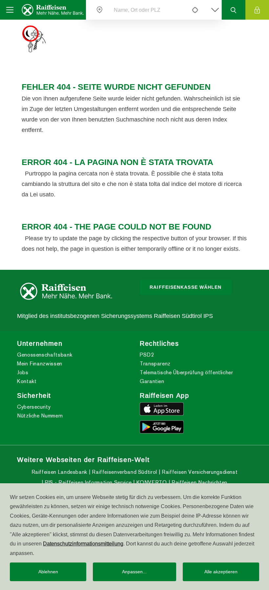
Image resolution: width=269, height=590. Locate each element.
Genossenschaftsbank (44, 355)
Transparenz (155, 363)
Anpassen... (134, 571)
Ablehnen (48, 571)
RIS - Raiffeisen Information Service (87, 482)
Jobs (23, 372)
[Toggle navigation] (10, 10)
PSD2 (147, 355)
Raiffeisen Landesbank (59, 472)
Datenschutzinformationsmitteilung (83, 543)
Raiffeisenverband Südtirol (124, 472)
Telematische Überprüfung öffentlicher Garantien (186, 376)
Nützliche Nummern (40, 416)
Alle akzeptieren (221, 571)
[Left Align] (194, 10)
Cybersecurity (34, 407)
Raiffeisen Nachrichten (198, 482)
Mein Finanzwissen (39, 363)
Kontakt (26, 381)
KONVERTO (151, 482)
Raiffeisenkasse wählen (185, 287)
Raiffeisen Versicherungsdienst (199, 472)
